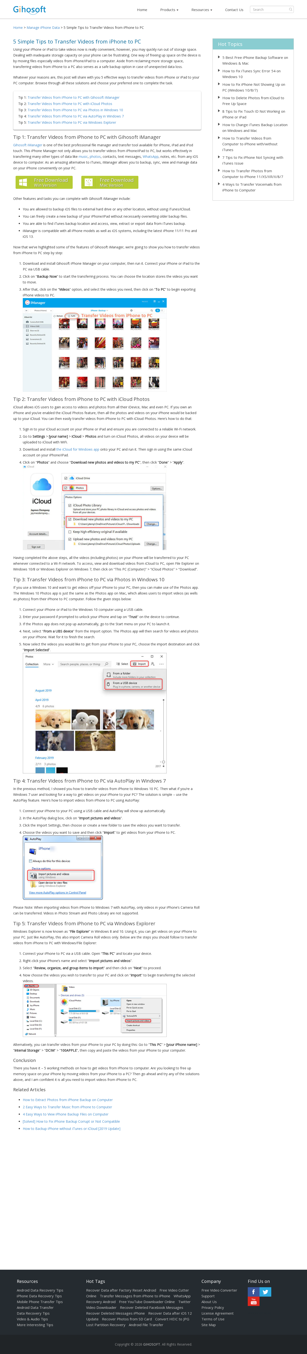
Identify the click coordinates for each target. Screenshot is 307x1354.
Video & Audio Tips (32, 1319)
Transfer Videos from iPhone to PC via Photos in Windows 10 (75, 110)
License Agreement (217, 1313)
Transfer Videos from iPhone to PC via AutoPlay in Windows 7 (76, 116)
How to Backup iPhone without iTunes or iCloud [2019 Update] (71, 1128)
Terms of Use (212, 1319)
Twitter (265, 1292)
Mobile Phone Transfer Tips (40, 1301)
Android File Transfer (146, 1324)
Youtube (254, 1301)
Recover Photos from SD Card (127, 1319)
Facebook (254, 1292)
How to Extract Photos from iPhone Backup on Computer (68, 1099)
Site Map (208, 1324)
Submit (290, 9)
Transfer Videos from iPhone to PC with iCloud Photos (70, 103)
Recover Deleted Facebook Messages (151, 1307)
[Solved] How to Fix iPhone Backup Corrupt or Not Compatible (71, 1121)
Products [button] (167, 9)
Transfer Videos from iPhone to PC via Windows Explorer (72, 122)
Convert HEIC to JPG (172, 1319)
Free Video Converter (219, 1290)
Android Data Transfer (35, 1307)
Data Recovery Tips (33, 1313)
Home (142, 9)
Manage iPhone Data (43, 27)
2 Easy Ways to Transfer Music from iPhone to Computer (67, 1107)
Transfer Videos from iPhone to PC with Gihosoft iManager (73, 97)
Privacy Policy (212, 1307)
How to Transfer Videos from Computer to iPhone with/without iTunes (249, 144)
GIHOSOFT (151, 1344)
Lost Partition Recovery (105, 1324)
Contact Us (234, 9)
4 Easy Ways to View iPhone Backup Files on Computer (65, 1114)
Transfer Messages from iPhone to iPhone (135, 1295)
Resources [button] (200, 9)
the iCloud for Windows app (77, 449)
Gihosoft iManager (27, 145)
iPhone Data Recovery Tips (39, 1295)
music (83, 156)
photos (95, 156)
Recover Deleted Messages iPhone (115, 1313)
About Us (209, 1301)
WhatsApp (151, 156)
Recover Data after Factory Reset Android (121, 1290)
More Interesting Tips (35, 1324)
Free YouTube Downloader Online (147, 1301)
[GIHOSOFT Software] (29, 12)
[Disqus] (107, 1196)
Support (208, 1295)
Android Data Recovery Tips (40, 1290)
